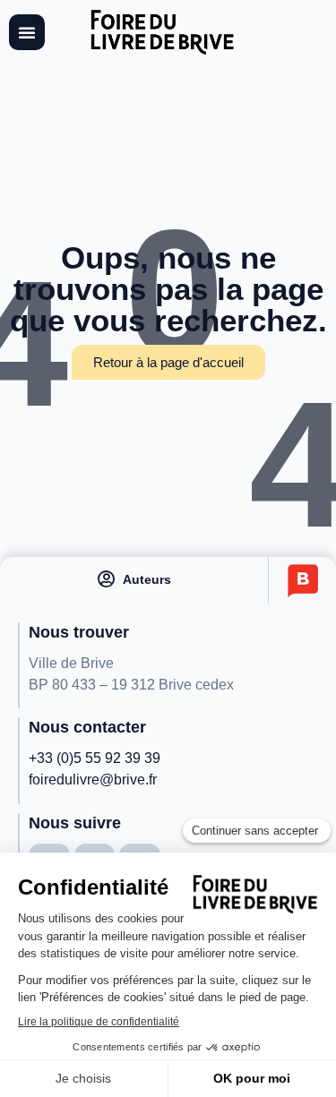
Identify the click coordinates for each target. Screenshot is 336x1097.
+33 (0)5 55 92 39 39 (94, 758)
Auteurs (147, 579)
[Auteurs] (106, 579)
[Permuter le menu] (27, 32)
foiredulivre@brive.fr (93, 779)
